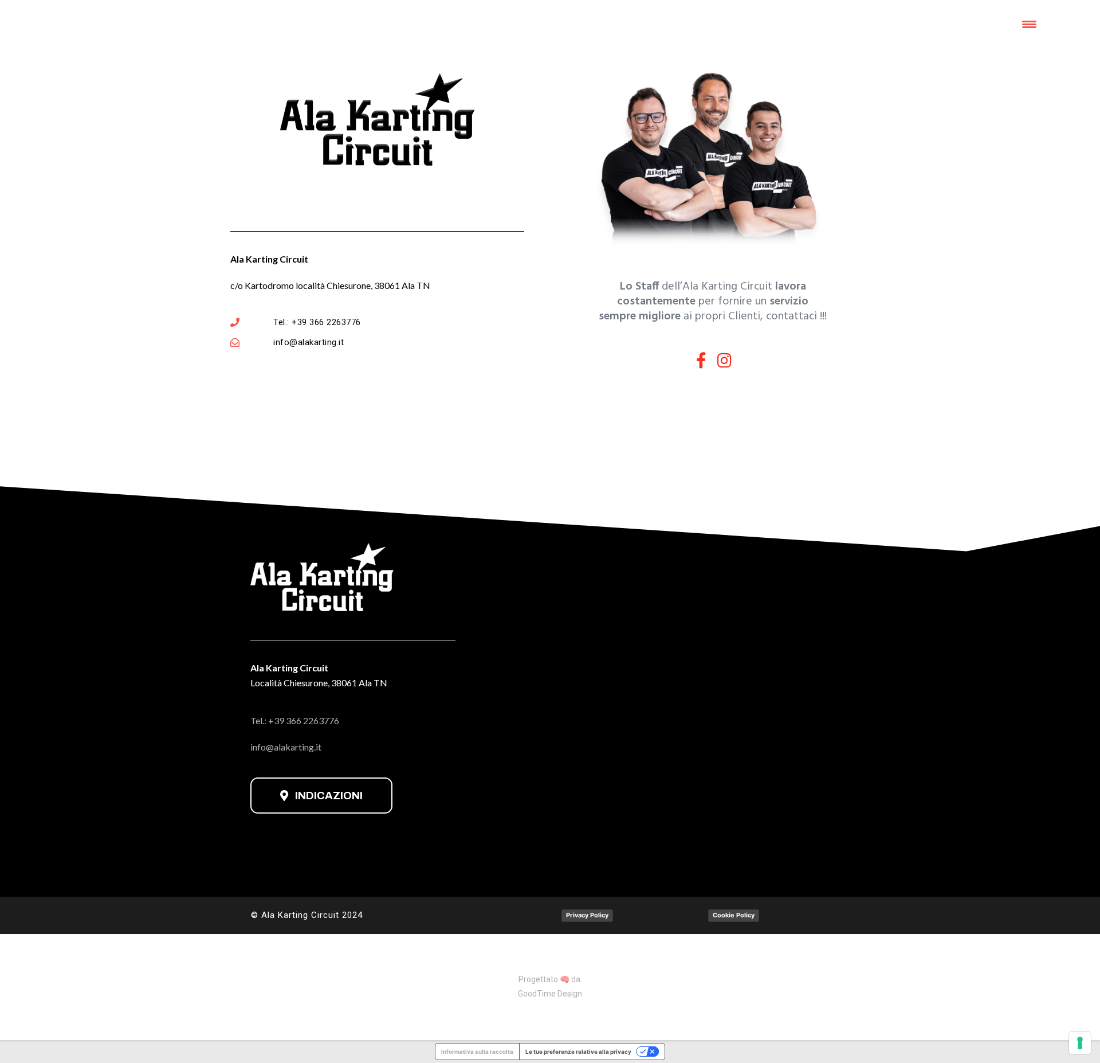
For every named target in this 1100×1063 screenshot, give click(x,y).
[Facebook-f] (701, 361)
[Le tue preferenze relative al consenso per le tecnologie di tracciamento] (1080, 1043)
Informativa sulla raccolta (477, 1051)
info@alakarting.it (285, 746)
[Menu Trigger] (1029, 24)
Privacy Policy (587, 915)
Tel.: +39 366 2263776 (294, 720)
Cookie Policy (734, 915)
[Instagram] (725, 361)
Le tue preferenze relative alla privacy (578, 1051)
